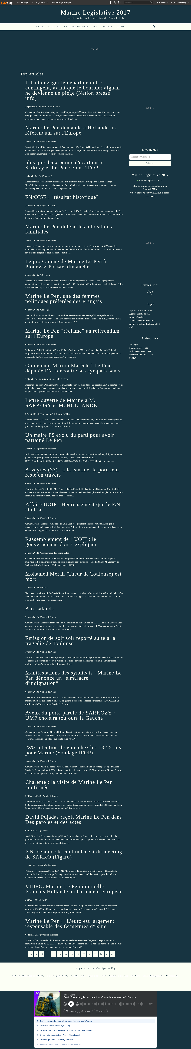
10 (42, 954)
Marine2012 (152, 193)
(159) (138, 348)
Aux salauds (39, 609)
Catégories (54, 27)
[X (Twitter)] (115, 2)
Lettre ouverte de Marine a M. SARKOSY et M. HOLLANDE (61, 402)
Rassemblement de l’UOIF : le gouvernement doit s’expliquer (61, 541)
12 (53, 954)
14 (65, 954)
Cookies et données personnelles (153, 976)
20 (101, 954)
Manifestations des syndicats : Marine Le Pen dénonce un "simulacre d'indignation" (73, 678)
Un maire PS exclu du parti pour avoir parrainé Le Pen (69, 437)
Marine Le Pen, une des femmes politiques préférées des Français (63, 298)
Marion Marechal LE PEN (55, 379)
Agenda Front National (139, 314)
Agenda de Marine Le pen (141, 310)
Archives (107, 27)
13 (59, 954)
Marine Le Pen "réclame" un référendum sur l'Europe (72, 333)
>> (112, 954)
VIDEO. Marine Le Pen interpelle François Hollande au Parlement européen (74, 888)
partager (87, 1011)
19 (95, 954)
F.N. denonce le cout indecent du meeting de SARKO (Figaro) (73, 854)
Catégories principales (76, 27)
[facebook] (110, 2)
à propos (102, 1011)
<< (30, 954)
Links (131, 327)
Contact (121, 27)
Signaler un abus (93, 976)
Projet (45, 830)
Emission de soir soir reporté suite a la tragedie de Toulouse (70, 640)
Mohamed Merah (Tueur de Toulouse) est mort (73, 576)
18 (89, 954)
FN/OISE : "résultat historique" (61, 197)
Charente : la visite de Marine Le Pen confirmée (69, 784)
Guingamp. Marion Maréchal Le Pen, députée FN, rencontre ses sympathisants (73, 368)
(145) (133, 358)
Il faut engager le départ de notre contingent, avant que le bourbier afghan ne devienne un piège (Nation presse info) (72, 90)
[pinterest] (119, 2)
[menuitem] (40, 26)
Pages (96, 27)
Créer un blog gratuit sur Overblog (57, 976)
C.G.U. (103, 976)
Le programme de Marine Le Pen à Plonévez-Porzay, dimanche (65, 263)
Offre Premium (135, 976)
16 (77, 954)
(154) (140, 351)
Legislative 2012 (48, 205)
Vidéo (43, 587)
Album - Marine (136, 317)
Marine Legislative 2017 (95, 12)
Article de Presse (50, 106)
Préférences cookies (172, 976)
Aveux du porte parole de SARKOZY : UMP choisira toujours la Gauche (70, 715)
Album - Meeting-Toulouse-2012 (144, 324)
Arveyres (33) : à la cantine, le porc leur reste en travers (72, 472)
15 (71, 954)
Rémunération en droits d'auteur (118, 976)
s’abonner (72, 1011)
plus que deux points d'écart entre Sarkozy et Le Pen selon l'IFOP (64, 165)
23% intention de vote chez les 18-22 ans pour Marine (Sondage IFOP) (73, 750)
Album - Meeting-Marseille (141, 320)
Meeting (44, 275)
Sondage (47, 176)
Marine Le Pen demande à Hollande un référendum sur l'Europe (70, 130)
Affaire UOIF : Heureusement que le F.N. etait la (73, 506)
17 (83, 954)
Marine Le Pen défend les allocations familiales (68, 229)
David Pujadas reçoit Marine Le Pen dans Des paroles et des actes (73, 819)
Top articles (74, 976)
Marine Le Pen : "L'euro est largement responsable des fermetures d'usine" (69, 923)
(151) (141, 354)
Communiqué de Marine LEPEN (55, 414)
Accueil (40, 27)
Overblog (111, 968)
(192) (134, 344)
